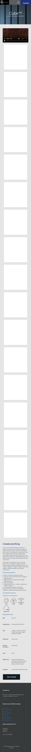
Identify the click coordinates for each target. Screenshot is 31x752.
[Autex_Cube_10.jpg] (15, 470)
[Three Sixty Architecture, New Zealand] (15, 305)
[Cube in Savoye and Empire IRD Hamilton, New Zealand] (15, 387)
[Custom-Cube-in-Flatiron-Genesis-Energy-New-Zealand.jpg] (15, 84)
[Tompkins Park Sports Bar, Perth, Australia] (15, 332)
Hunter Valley (7, 712)
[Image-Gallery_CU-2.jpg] (15, 167)
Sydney (6, 711)
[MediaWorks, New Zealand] (15, 415)
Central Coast (7, 709)
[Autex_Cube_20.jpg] (15, 497)
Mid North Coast (8, 717)
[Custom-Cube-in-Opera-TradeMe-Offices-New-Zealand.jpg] (15, 139)
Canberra (6, 708)
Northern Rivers (8, 720)
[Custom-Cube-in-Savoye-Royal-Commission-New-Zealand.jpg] (15, 112)
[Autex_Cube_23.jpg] (15, 525)
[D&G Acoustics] (4, 2)
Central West (7, 718)
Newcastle (6, 714)
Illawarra (6, 715)
